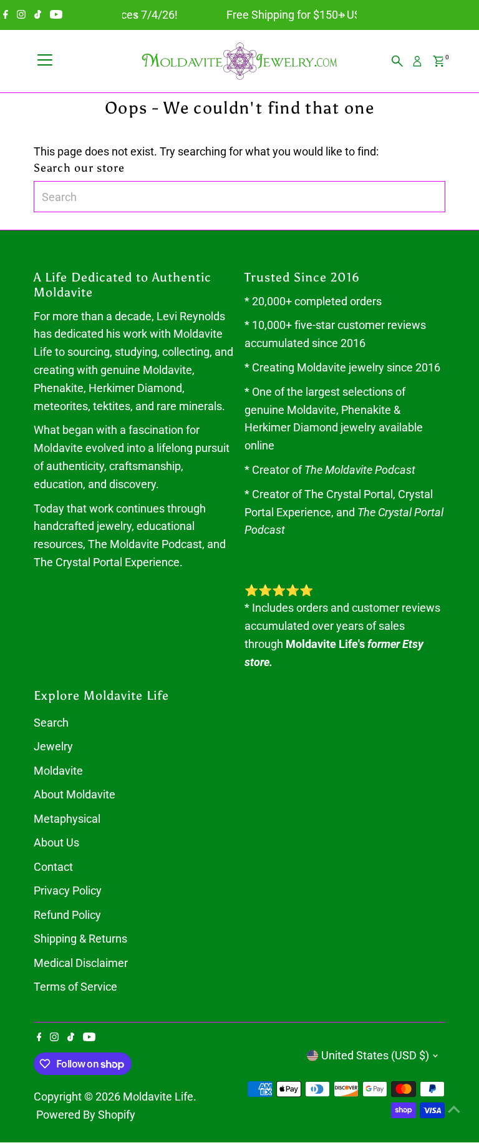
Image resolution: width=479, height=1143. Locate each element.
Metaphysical (67, 818)
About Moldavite (74, 794)
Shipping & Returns (80, 938)
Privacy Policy (68, 890)
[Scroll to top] (454, 1108)
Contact (53, 866)
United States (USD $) (375, 1055)
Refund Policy (67, 914)
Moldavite (58, 770)
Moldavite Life (158, 1096)
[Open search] (397, 61)
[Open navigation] (45, 61)
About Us (56, 842)
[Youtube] (56, 15)
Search (51, 722)
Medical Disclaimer (81, 962)
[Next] (343, 15)
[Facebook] (5, 15)
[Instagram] (21, 15)
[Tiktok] (37, 15)
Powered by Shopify (85, 1114)
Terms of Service (75, 986)
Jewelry (53, 746)
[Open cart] (438, 61)
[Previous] (136, 15)
